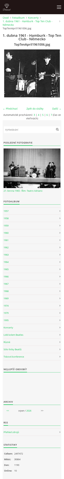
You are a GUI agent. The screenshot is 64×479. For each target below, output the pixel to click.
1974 (6, 305)
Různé (7, 342)
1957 (6, 211)
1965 (6, 269)
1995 (6, 320)
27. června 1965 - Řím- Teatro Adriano (23, 190)
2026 (28, 410)
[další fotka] (56, 73)
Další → (56, 108)
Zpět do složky (34, 108)
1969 (6, 298)
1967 (6, 283)
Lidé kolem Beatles (13, 334)
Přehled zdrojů (11, 432)
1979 (6, 313)
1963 (6, 254)
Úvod (6, 17)
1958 (6, 218)
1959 (6, 225)
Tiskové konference (14, 356)
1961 (6, 240)
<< (7, 410)
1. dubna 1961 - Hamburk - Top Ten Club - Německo (27, 23)
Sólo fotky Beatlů (13, 349)
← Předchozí (10, 108)
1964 (6, 262)
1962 (6, 247)
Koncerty (33, 17)
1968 (6, 291)
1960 (6, 232)
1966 (6, 276)
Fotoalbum (18, 17)
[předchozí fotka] (8, 73)
